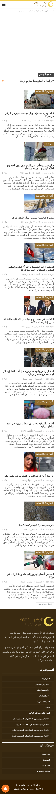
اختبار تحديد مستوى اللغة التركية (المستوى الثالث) (30, 730)
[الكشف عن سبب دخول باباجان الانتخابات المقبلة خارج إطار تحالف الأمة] (39, 305)
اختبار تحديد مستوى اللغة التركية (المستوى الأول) (30, 719)
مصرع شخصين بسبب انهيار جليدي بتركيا (33, 218)
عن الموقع (46, 754)
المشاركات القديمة (45, 604)
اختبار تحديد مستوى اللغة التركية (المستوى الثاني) (30, 736)
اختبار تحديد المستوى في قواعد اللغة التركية (32, 725)
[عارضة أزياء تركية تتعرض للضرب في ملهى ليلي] (39, 462)
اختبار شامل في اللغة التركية (39, 713)
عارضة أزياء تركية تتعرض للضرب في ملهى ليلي (29, 476)
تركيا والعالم (43, 696)
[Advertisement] (28, 42)
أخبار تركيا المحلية (44, 92)
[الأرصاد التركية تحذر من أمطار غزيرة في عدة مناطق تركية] (39, 409)
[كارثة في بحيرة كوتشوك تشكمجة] (39, 511)
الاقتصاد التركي (42, 690)
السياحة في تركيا (43, 702)
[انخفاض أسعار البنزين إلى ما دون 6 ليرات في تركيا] (39, 560)
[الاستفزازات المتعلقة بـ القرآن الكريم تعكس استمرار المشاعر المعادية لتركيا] (39, 253)
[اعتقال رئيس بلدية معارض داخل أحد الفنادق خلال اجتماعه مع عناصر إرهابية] (39, 357)
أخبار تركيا (46, 679)
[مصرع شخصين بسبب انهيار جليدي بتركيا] (39, 203)
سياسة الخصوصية (43, 772)
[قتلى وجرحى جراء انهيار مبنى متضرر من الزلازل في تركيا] (39, 99)
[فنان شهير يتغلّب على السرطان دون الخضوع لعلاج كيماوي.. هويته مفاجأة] (39, 151)
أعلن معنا (46, 760)
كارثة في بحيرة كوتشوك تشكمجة (36, 525)
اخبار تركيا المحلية (41, 685)
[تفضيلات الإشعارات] (5, 789)
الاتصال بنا (46, 766)
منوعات (49, 144)
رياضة (48, 707)
